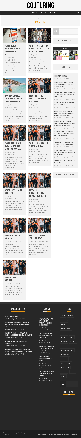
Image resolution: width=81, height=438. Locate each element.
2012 (63, 316)
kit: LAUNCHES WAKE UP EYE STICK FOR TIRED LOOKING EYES (64, 104)
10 (41, 368)
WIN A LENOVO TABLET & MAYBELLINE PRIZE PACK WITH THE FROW (45, 336)
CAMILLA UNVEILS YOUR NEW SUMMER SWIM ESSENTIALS (13, 98)
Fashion (35, 13)
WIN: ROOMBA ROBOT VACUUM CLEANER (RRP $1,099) (45, 359)
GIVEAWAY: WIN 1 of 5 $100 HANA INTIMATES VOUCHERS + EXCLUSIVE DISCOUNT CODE (46, 322)
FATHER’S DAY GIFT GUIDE (60, 76)
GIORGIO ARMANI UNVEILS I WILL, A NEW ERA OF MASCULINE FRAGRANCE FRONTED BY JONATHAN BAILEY (64, 84)
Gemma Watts (35, 149)
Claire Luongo (10, 58)
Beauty (43, 13)
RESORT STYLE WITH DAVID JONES (14, 191)
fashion (64, 324)
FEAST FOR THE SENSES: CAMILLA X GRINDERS (37, 98)
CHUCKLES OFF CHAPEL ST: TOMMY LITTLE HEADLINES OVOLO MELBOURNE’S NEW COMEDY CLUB (65, 94)
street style (65, 367)
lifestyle (64, 337)
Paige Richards (35, 55)
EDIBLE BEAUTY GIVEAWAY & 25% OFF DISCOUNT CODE (46, 347)
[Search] (78, 13)
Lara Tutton (44, 378)
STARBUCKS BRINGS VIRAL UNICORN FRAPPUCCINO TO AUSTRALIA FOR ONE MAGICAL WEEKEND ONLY (64, 134)
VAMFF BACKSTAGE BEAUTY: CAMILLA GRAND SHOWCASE (13, 146)
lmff (71, 337)
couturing (64, 320)
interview (72, 333)
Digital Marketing (20, 433)
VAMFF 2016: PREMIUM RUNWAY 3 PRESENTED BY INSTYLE (14, 50)
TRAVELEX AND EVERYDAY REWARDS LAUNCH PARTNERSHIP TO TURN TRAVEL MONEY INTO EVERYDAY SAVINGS (64, 123)
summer (64, 372)
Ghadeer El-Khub (11, 152)
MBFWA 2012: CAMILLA (11, 279)
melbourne (65, 354)
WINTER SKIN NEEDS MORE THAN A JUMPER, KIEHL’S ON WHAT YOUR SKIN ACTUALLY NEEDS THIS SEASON (64, 113)
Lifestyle (52, 13)
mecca (63, 346)
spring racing (66, 363)
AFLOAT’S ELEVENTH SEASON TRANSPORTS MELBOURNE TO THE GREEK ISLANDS (65, 143)
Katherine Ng (59, 78)
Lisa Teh (9, 196)
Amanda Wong (35, 199)
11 (52, 330)
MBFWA (73, 342)
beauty (70, 316)
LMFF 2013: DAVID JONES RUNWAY (37, 237)
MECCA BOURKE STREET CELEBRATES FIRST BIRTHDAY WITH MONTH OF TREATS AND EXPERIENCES (65, 152)
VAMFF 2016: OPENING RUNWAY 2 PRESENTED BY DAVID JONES (39, 48)
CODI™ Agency (9, 435)
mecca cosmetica (67, 350)
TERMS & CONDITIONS (70, 435)
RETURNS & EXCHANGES (45, 435)
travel (73, 372)
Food (63, 333)
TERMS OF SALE (58, 435)
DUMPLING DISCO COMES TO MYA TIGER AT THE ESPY (64, 162)
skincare (64, 359)
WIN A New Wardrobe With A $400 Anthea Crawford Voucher (46, 373)
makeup (64, 342)
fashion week (65, 329)
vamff (63, 376)
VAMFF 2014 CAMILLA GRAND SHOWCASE (38, 144)
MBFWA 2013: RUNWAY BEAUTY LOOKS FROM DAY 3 (37, 193)
